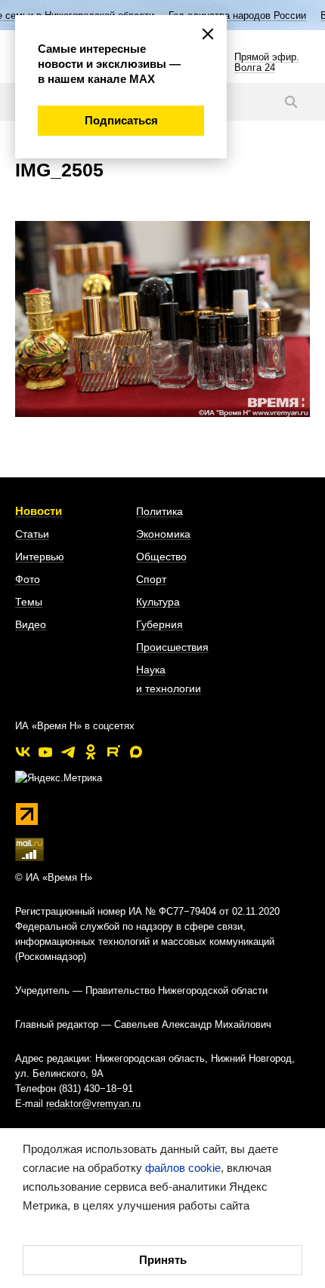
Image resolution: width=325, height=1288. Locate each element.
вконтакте (22, 751)
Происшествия (172, 647)
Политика (159, 511)
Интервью (39, 556)
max (136, 751)
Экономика (163, 534)
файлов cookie (183, 1167)
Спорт (151, 579)
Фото (27, 579)
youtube (45, 751)
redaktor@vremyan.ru (93, 1103)
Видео (30, 624)
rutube (113, 751)
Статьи (32, 534)
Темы (28, 602)
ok (90, 751)
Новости (38, 510)
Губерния (159, 624)
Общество (161, 556)
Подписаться (121, 120)
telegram (68, 751)
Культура (158, 602)
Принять (163, 1259)
